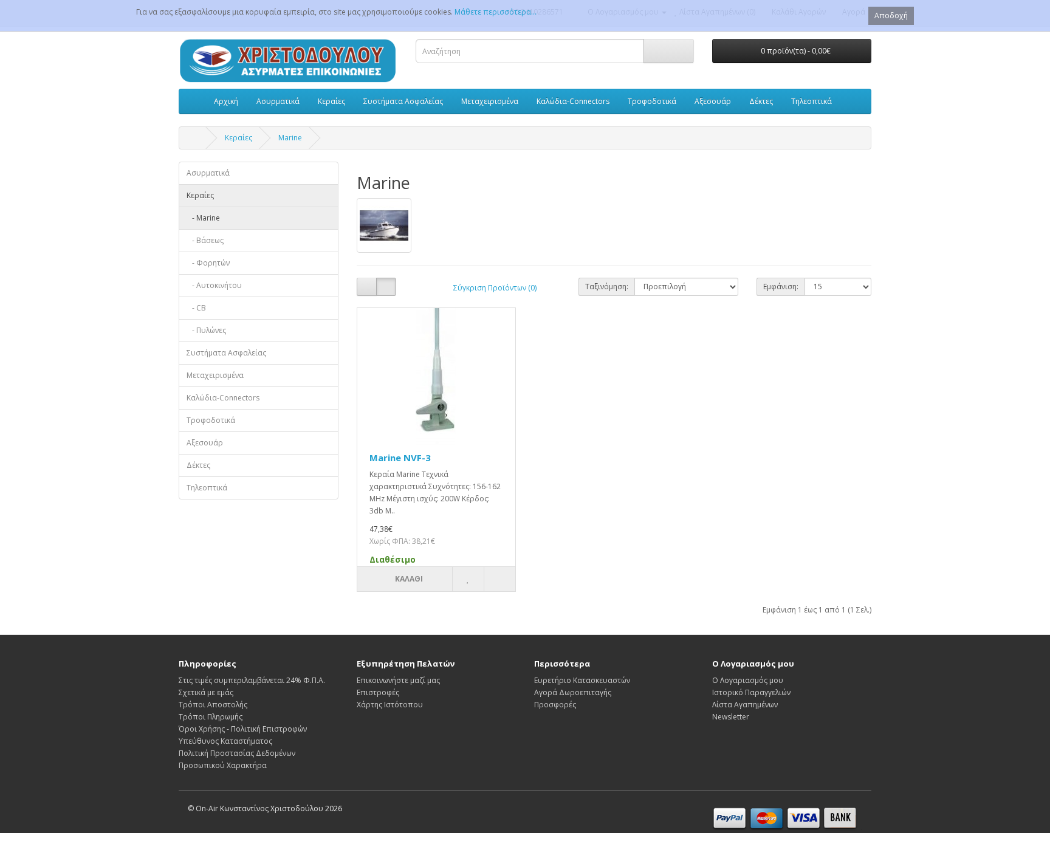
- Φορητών (208, 263)
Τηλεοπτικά (811, 101)
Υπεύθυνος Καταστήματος (225, 741)
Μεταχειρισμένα (489, 101)
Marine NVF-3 (400, 457)
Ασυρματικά (278, 101)
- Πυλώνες (206, 330)
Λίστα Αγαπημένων (745, 704)
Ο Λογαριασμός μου (747, 680)
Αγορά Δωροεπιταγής (572, 692)
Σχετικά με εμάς (206, 692)
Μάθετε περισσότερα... (496, 12)
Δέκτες (761, 101)
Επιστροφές (378, 692)
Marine (290, 137)
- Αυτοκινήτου (214, 285)
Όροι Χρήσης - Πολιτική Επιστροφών (243, 729)
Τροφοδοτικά (652, 101)
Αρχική (226, 101)
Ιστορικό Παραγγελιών (751, 692)
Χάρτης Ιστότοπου (390, 704)
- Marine (203, 218)
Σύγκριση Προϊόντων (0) (495, 288)
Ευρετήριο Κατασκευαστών (582, 680)
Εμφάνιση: (780, 286)
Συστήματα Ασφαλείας (403, 101)
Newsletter (730, 717)
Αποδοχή (891, 15)
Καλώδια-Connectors (573, 101)
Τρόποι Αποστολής (213, 704)
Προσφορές (555, 704)
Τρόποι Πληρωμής (210, 717)
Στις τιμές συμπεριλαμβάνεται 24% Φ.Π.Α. (252, 680)
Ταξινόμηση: (606, 286)
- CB (196, 308)
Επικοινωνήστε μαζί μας (398, 680)
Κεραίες (331, 101)
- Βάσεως (205, 240)
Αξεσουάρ (713, 101)
